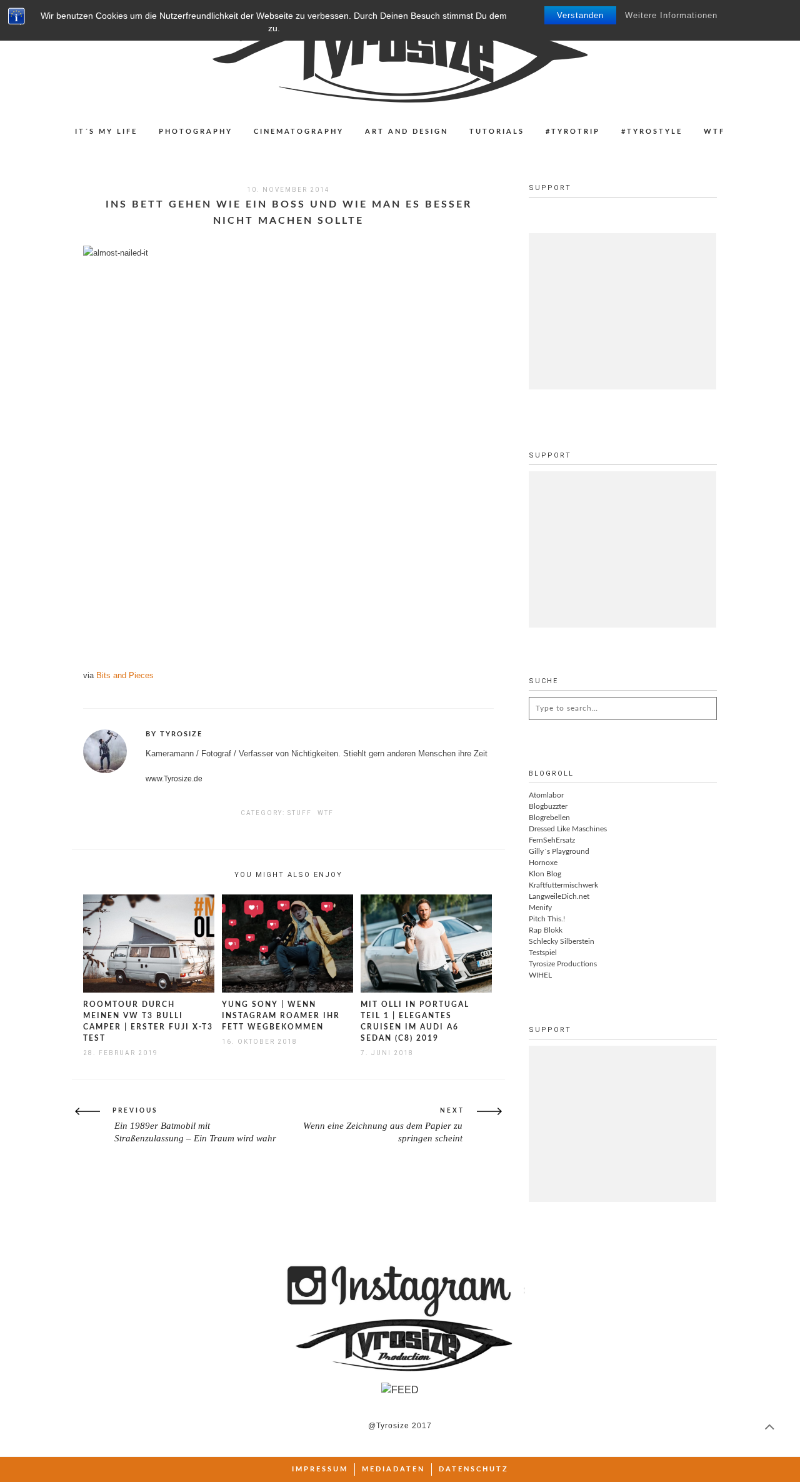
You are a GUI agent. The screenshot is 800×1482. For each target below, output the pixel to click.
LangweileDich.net (559, 896)
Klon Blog (545, 874)
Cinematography (299, 131)
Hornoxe (543, 862)
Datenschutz (474, 1469)
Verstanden (580, 15)
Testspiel (543, 952)
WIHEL (540, 975)
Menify (540, 907)
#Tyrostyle (651, 131)
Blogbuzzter (548, 806)
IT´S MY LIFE (106, 131)
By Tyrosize (174, 734)
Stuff (300, 812)
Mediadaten (393, 1469)
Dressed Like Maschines (568, 829)
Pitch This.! (547, 919)
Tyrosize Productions (563, 964)
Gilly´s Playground (559, 851)
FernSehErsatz (552, 840)
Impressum (320, 1469)
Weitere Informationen (671, 15)
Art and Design (406, 131)
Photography (195, 131)
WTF (714, 131)
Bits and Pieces (125, 675)
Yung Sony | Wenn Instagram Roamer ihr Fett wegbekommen (281, 1016)
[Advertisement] (622, 311)
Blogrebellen (549, 817)
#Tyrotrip (573, 131)
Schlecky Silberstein (561, 941)
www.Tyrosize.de (174, 778)
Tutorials (496, 131)
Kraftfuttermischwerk (563, 885)
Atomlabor (546, 795)
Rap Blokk (545, 930)
